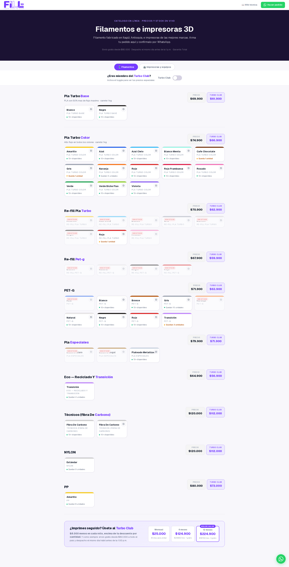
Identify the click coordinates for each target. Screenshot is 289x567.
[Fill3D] (14, 5)
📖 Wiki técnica (249, 4)
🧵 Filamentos (126, 67)
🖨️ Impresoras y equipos (157, 67)
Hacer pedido (274, 4)
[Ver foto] (91, 109)
